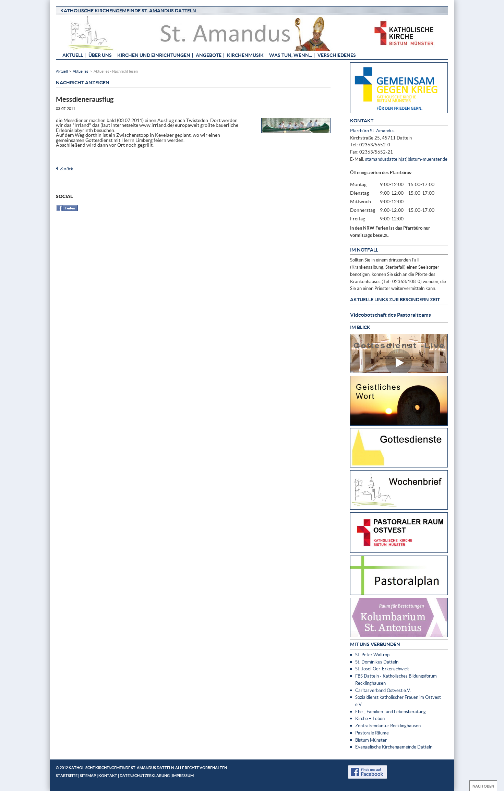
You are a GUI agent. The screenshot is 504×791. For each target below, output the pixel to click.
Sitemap (88, 775)
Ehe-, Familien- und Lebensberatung (390, 711)
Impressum (183, 775)
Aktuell (72, 55)
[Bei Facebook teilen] (67, 210)
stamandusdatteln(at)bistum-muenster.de (406, 159)
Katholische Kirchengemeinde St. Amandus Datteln (128, 10)
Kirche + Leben (370, 718)
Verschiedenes (336, 55)
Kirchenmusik (245, 55)
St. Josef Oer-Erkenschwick (382, 668)
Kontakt (107, 775)
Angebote (208, 55)
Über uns (100, 55)
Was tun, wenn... (290, 55)
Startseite (66, 775)
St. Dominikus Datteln (376, 662)
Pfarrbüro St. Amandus (372, 130)
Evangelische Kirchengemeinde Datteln (393, 747)
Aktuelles (80, 71)
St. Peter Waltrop (372, 654)
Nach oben (483, 786)
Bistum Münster (371, 740)
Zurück (66, 168)
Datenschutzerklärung (145, 775)
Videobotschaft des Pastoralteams (390, 315)
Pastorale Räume (372, 732)
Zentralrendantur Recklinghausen (388, 725)
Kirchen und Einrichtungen (153, 55)
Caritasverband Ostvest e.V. (383, 690)
